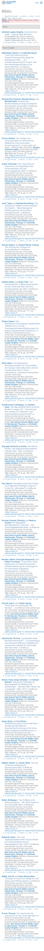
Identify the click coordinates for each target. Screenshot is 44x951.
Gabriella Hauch (30, 53)
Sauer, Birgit (7, 721)
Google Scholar (10, 42)
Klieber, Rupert (8, 321)
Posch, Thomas (8, 913)
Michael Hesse (28, 99)
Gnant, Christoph (9, 164)
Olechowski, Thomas (14, 77)
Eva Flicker (21, 721)
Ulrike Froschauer (12, 562)
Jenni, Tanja (7, 203)
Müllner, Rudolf (8, 763)
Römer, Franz (7, 680)
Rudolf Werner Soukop (29, 245)
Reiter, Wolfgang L (10, 800)
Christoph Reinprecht (25, 559)
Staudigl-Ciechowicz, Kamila (14, 446)
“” (20, 61)
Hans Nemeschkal (27, 876)
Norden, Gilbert (8, 559)
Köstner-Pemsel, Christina (13, 520)
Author (4, 18)
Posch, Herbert (8, 138)
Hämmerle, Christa (10, 53)
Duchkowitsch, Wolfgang (13, 405)
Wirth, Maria (7, 363)
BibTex (24, 16)
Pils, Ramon (7, 483)
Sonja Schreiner (21, 680)
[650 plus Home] (22, 2)
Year (20, 18)
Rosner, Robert (8, 245)
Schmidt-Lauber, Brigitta (12, 32)
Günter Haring (25, 603)
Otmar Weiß (24, 763)
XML (31, 16)
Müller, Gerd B (28, 75)
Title (9, 18)
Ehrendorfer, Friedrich (11, 99)
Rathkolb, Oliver (8, 837)
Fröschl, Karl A (8, 603)
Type (14, 18)
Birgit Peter (24, 282)
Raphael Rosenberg (25, 203)
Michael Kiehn (11, 101)
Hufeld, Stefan (8, 282)
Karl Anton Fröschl (13, 75)
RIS (38, 16)
